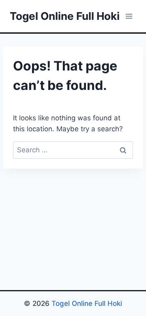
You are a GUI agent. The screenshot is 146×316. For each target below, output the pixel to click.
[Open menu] (128, 16)
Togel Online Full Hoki (87, 303)
